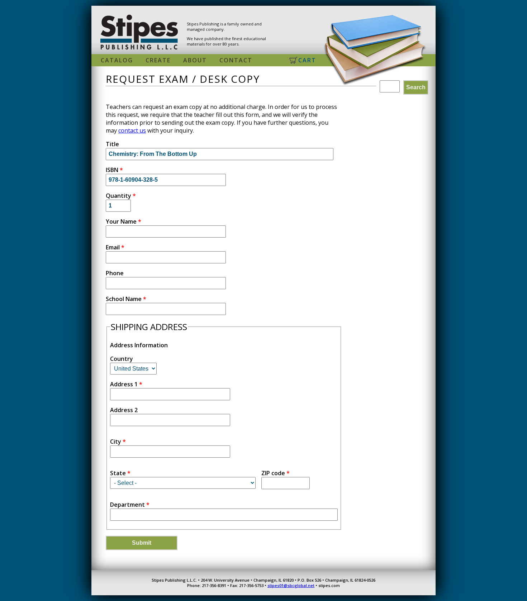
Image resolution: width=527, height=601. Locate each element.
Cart (307, 60)
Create (158, 60)
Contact (235, 60)
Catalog (117, 60)
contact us (132, 130)
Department (129, 505)
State (120, 473)
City (118, 441)
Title (112, 144)
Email (115, 247)
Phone (115, 273)
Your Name (123, 221)
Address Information (139, 345)
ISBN (114, 170)
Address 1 (126, 384)
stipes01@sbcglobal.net (290, 585)
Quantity (121, 196)
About (195, 60)
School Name (126, 299)
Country (121, 359)
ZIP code (275, 473)
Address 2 (124, 410)
